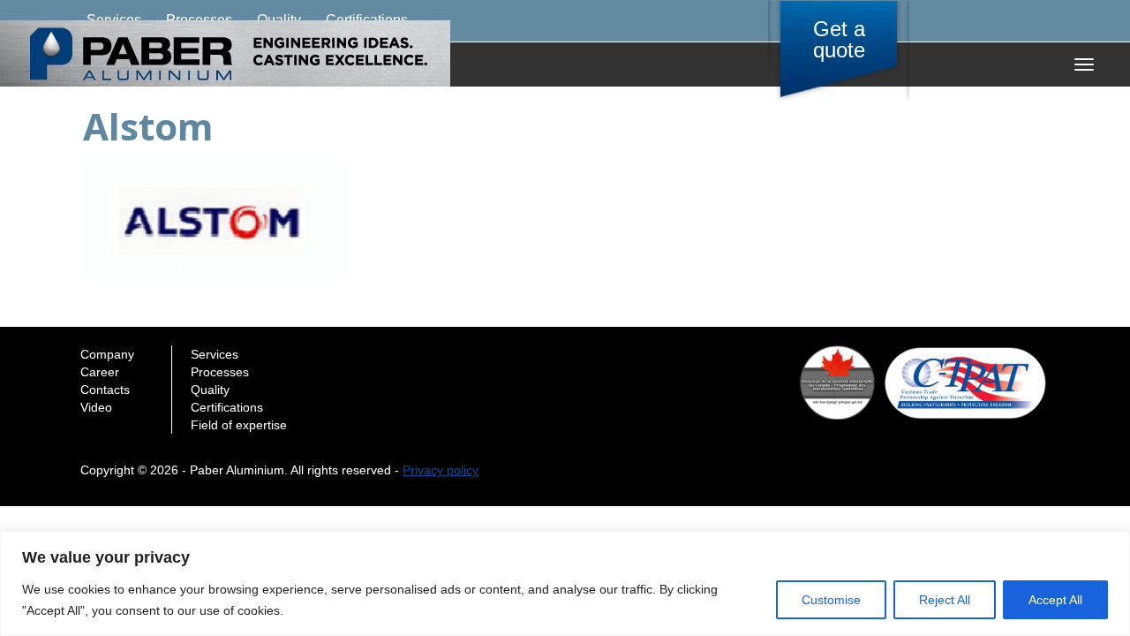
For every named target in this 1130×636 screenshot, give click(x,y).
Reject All (944, 600)
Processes (220, 372)
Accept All (1055, 600)
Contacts (105, 389)
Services (214, 354)
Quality (210, 389)
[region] (565, 583)
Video (96, 407)
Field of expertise (239, 425)
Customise (831, 600)
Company (107, 354)
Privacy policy (440, 470)
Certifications (227, 407)
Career (99, 372)
